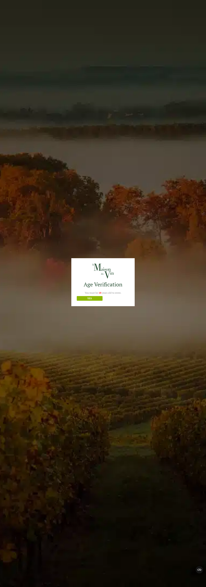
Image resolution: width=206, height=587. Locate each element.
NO (116, 298)
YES (89, 298)
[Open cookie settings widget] (199, 569)
